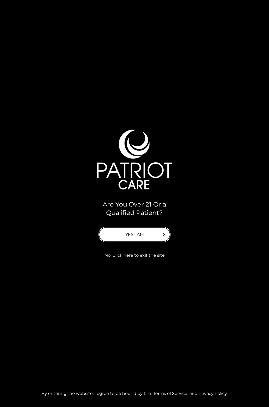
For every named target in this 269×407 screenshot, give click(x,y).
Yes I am (134, 234)
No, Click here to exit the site (135, 255)
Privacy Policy (213, 393)
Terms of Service (170, 393)
